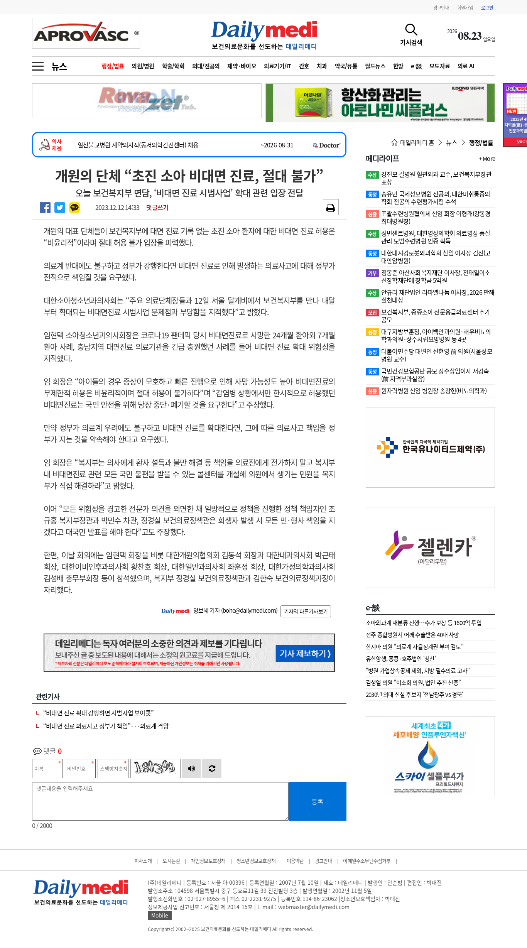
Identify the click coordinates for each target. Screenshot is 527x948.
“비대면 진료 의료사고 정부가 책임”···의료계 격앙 (106, 725)
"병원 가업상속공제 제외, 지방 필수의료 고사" (418, 670)
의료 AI (466, 66)
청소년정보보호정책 (255, 860)
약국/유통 (346, 66)
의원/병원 (143, 66)
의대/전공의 (206, 66)
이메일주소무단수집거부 (366, 860)
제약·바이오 (241, 66)
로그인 (487, 7)
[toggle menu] (38, 64)
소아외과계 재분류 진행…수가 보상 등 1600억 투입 (423, 622)
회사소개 (143, 860)
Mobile (159, 915)
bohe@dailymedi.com (249, 610)
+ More (487, 158)
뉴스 (59, 66)
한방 (398, 66)
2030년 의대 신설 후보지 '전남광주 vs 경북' (414, 694)
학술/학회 (173, 66)
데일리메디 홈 (416, 142)
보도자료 (439, 66)
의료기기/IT (277, 66)
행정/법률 (112, 66)
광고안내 (441, 7)
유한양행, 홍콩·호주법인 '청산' (401, 658)
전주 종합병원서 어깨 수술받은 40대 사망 (412, 634)
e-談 (416, 66)
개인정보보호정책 (208, 860)
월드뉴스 (375, 66)
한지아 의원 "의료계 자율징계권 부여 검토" (414, 646)
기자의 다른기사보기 (306, 611)
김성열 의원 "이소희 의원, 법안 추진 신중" (413, 682)
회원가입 (465, 7)
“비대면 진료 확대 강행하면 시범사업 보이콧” (98, 712)
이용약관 (295, 860)
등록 (317, 801)
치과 (322, 66)
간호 (304, 66)
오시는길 (171, 860)
